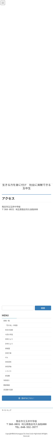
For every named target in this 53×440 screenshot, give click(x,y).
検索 (43, 308)
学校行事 (8, 353)
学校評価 (8, 367)
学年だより (9, 344)
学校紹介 (6, 380)
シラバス (8, 371)
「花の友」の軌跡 (11, 325)
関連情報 (6, 385)
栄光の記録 (9, 330)
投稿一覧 (6, 321)
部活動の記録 (8, 390)
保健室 (7, 348)
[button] (26, 398)
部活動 (7, 376)
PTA (6, 357)
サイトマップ (6, 410)
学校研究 (8, 362)
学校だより (9, 339)
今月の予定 (9, 335)
